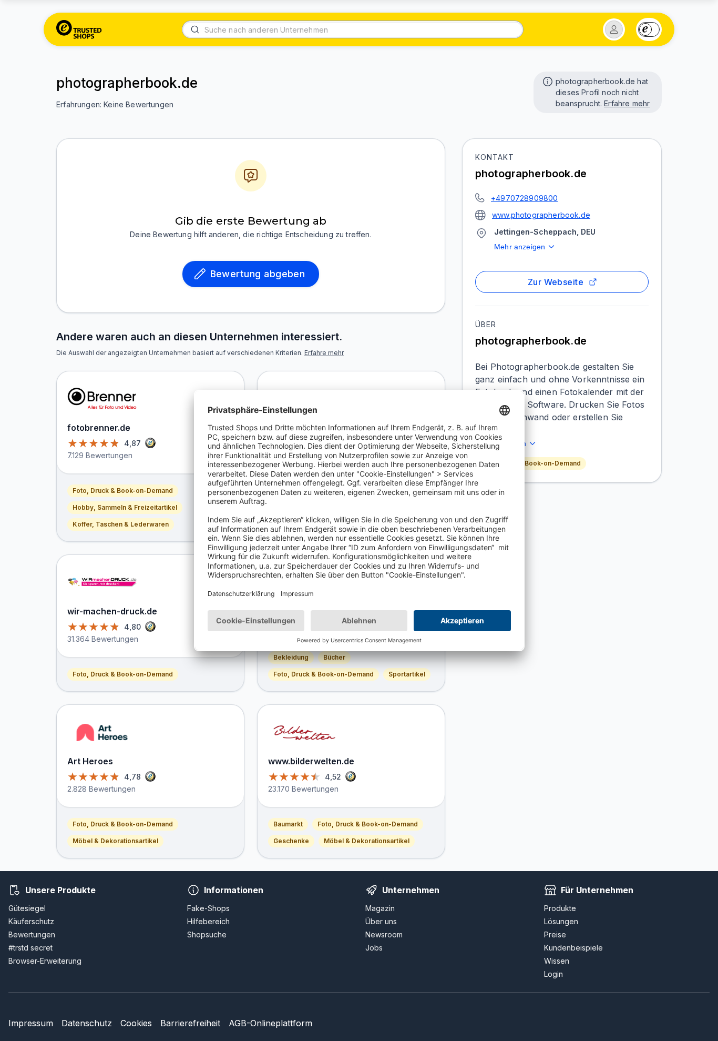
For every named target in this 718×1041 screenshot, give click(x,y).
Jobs (374, 947)
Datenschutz (86, 1023)
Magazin (380, 908)
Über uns (381, 921)
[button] (614, 29)
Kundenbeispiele (573, 947)
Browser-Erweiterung (44, 960)
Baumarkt (288, 824)
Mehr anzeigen (519, 246)
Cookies (136, 1023)
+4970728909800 (524, 198)
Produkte (560, 908)
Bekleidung (291, 657)
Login (553, 973)
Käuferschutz (31, 921)
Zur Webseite (556, 282)
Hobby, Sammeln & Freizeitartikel (125, 507)
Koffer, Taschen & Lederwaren (121, 524)
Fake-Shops (208, 908)
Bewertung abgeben (257, 273)
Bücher (334, 657)
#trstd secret (30, 947)
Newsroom (384, 934)
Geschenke (291, 841)
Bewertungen (31, 934)
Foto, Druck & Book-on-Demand (530, 463)
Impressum (30, 1023)
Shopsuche (207, 934)
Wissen (556, 960)
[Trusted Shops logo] (79, 29)
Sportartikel (406, 674)
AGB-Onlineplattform (270, 1023)
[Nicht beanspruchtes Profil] (546, 80)
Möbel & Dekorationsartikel (115, 841)
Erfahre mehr (627, 103)
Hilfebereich (208, 921)
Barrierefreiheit (190, 1023)
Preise (555, 934)
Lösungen (561, 921)
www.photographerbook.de (541, 214)
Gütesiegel (27, 908)
